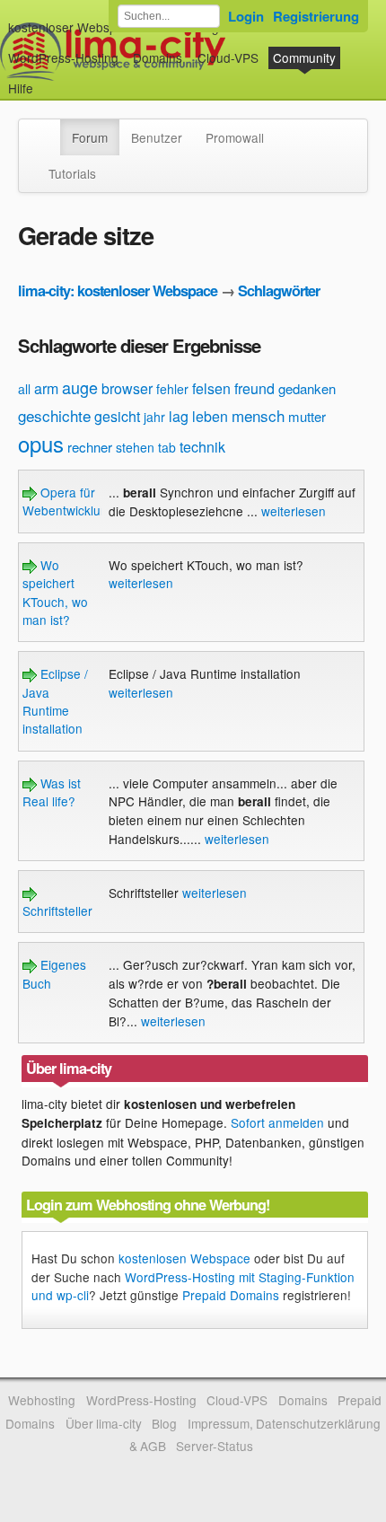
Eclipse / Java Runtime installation (55, 700)
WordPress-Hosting (63, 57)
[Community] (48, 128)
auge (80, 387)
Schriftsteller (57, 910)
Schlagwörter (279, 290)
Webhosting (41, 1400)
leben (210, 416)
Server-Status (214, 1446)
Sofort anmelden (277, 1122)
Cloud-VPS (228, 57)
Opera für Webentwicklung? (72, 501)
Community (304, 57)
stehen (135, 447)
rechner (89, 446)
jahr (154, 417)
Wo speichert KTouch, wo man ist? (55, 592)
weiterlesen (293, 511)
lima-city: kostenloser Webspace (117, 290)
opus (41, 443)
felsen (211, 388)
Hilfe (20, 88)
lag (179, 416)
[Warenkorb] (47, 79)
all (24, 389)
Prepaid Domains (230, 1295)
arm (46, 388)
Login (246, 16)
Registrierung (316, 16)
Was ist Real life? (51, 792)
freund (254, 388)
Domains (157, 57)
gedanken (307, 388)
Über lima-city (104, 1423)
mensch (258, 415)
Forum (90, 137)
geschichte (54, 415)
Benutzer (156, 137)
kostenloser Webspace (72, 27)
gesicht (117, 416)
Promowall (235, 137)
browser (127, 388)
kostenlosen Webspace (184, 1258)
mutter (307, 416)
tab (167, 447)
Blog (164, 1423)
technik (202, 446)
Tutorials (72, 173)
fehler (172, 389)
